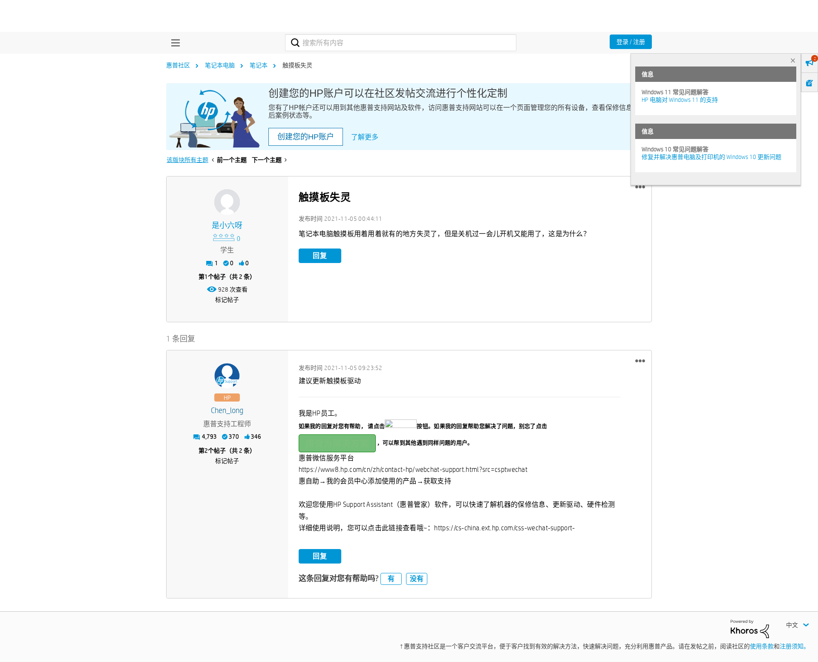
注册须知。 (794, 646)
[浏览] (173, 42)
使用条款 (762, 646)
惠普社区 (178, 65)
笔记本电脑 (220, 65)
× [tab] (792, 60)
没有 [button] (416, 578)
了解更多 (364, 137)
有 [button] (391, 578)
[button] (640, 187)
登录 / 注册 (630, 42)
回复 (320, 255)
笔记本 (259, 65)
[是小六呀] (227, 202)
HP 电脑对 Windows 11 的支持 (680, 100)
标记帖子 (227, 300)
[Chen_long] (227, 376)
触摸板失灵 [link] (297, 65)
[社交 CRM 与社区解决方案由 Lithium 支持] (750, 628)
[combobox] (400, 42)
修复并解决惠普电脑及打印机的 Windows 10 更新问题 (711, 157)
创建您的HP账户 (305, 137)
